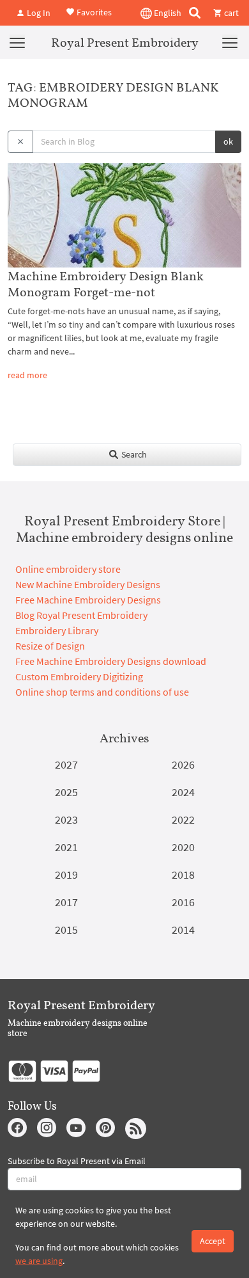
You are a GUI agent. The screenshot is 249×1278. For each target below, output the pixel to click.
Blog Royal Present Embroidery (81, 615)
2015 (66, 929)
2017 (66, 902)
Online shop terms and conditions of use (102, 691)
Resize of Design (50, 645)
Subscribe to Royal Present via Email (77, 1161)
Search (133, 454)
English (166, 13)
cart (230, 13)
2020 (183, 847)
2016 (183, 902)
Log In (37, 13)
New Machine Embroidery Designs (87, 584)
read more (27, 375)
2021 (66, 847)
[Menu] (17, 42)
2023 (66, 819)
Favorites (93, 11)
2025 (66, 792)
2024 (183, 792)
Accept (212, 1241)
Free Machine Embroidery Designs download (110, 661)
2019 (66, 874)
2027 (66, 764)
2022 (183, 819)
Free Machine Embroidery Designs (88, 599)
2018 (183, 874)
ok (228, 141)
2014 (183, 929)
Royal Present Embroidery (125, 42)
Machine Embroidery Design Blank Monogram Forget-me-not (106, 284)
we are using (39, 1260)
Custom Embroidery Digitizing (79, 676)
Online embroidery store (68, 569)
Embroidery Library (56, 630)
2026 (183, 764)
